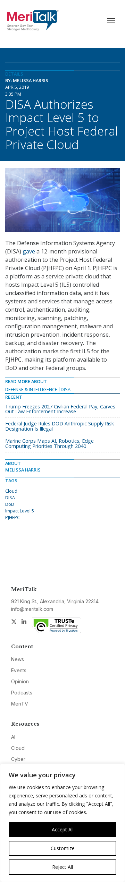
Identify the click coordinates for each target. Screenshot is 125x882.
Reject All (62, 867)
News (17, 659)
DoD (9, 504)
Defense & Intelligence (31, 389)
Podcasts (21, 692)
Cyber (18, 759)
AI (13, 737)
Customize (63, 848)
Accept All (63, 829)
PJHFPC (12, 517)
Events (18, 670)
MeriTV (19, 704)
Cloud (11, 491)
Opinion (20, 681)
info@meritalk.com (32, 609)
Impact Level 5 (19, 511)
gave (29, 251)
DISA (65, 389)
